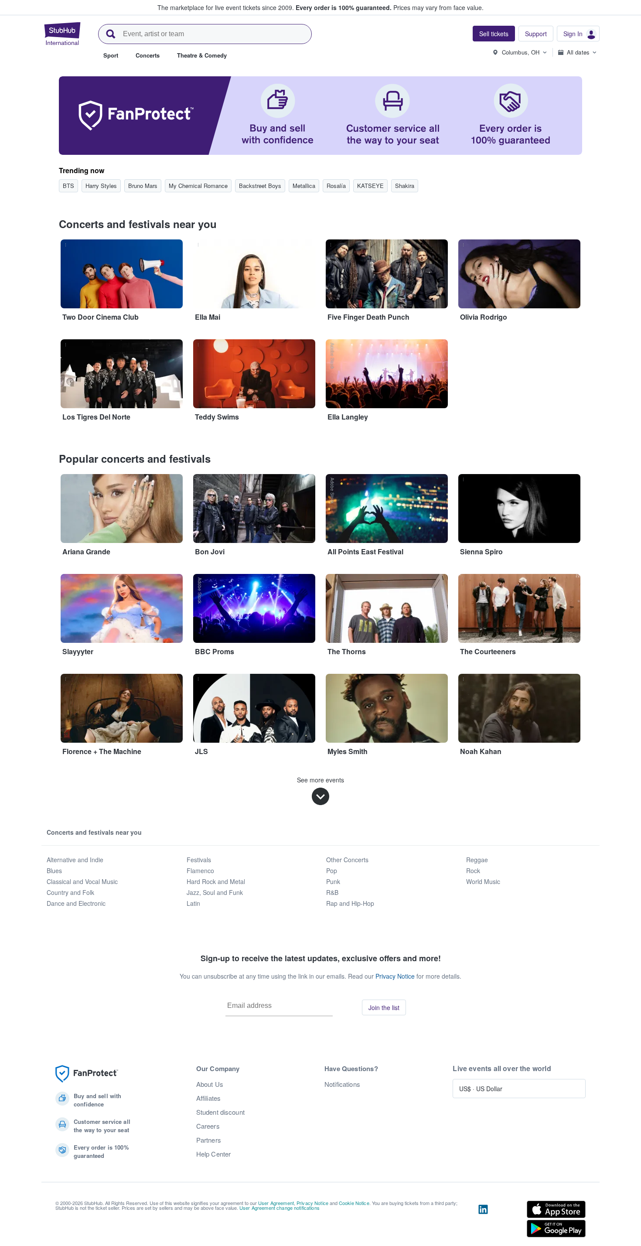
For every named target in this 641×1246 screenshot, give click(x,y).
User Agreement (276, 1202)
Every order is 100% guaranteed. (344, 7)
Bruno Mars (142, 185)
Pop (331, 870)
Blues (54, 870)
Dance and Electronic (76, 903)
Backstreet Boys (260, 185)
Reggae (477, 859)
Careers (208, 1126)
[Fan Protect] (86, 1074)
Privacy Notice (395, 976)
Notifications (342, 1084)
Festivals (199, 859)
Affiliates (208, 1098)
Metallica (304, 185)
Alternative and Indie (75, 859)
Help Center (213, 1153)
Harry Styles (101, 185)
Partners (208, 1140)
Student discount (220, 1112)
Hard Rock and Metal (216, 881)
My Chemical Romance (198, 185)
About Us (209, 1084)
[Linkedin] (483, 1220)
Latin (193, 903)
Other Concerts (347, 859)
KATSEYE (370, 185)
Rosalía (336, 185)
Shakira (404, 185)
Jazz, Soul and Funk (215, 892)
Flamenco (200, 870)
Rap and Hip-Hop (350, 903)
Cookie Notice (354, 1202)
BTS (68, 185)
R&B (332, 892)
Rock (473, 870)
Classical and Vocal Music (82, 881)
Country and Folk (70, 892)
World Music (483, 881)
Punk (333, 881)
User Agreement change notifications (279, 1207)
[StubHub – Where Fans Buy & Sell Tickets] (62, 33)
